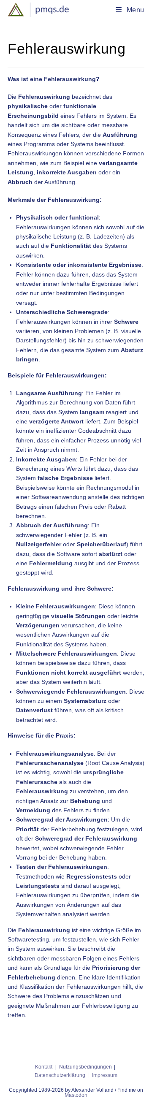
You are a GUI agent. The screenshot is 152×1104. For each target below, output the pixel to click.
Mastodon (76, 1095)
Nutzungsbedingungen (85, 1067)
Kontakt (43, 1067)
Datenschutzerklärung (60, 1075)
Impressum (104, 1075)
